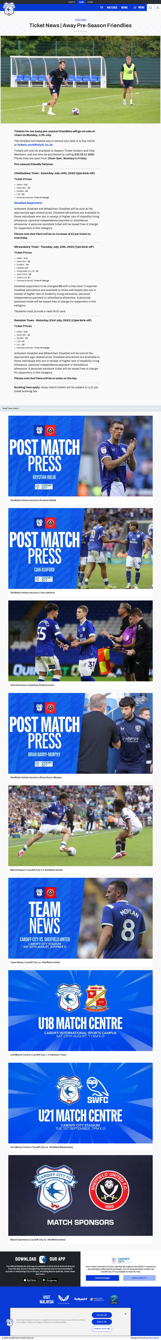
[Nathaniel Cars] (80, 1299)
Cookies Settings (101, 1329)
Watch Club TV (139, 1278)
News (124, 7)
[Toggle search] (150, 7)
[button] (10, 1323)
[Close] (125, 1314)
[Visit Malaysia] (47, 1299)
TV (101, 7)
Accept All (102, 1315)
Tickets (71, 2)
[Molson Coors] (97, 1299)
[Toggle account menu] (157, 7)
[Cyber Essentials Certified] (114, 1299)
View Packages (102, 1278)
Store (90, 2)
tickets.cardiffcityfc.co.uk (35, 144)
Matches (112, 7)
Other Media (153, 1338)
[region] (70, 1322)
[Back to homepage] (9, 9)
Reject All (102, 1322)
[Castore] (64, 1299)
